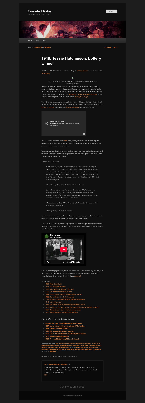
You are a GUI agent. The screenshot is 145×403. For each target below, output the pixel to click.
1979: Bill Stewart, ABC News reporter (59, 331)
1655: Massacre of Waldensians (57, 336)
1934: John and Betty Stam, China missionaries (62, 339)
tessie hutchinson (80, 349)
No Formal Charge (78, 346)
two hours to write (48, 107)
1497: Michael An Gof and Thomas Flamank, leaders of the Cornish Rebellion (72, 307)
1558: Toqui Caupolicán (53, 284)
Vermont (61, 347)
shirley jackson (53, 349)
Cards (44, 40)
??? (45, 375)
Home (30, 40)
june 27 (86, 347)
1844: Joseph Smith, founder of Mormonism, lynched (63, 294)
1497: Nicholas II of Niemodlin (55, 286)
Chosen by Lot (96, 344)
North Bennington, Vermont (87, 94)
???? (45, 364)
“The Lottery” (46, 73)
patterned (72, 94)
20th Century (60, 344)
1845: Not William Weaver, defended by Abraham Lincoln (65, 304)
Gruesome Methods (53, 346)
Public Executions (90, 346)
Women (66, 347)
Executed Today (39, 11)
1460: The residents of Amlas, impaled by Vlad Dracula (65, 333)
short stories (62, 349)
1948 (81, 347)
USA (56, 347)
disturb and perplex (72, 107)
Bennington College (81, 97)
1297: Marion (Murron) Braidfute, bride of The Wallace (65, 326)
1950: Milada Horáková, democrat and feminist (61, 312)
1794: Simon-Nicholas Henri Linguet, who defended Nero (65, 299)
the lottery (89, 349)
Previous (107, 47)
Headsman (47, 47)
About (37, 40)
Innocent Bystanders (66, 346)
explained (77, 276)
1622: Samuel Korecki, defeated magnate (59, 297)
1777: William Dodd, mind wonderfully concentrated (63, 310)
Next (115, 47)
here (65, 140)
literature (92, 347)
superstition (70, 349)
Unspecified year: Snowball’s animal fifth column (63, 323)
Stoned (98, 346)
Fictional (44, 346)
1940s (78, 347)
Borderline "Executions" (83, 344)
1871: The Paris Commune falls (56, 328)
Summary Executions (48, 347)
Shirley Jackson (82, 71)
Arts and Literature (70, 344)
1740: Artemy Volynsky (53, 302)
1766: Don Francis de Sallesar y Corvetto (59, 289)
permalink (53, 351)
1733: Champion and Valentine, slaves (58, 291)
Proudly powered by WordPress (72, 396)
